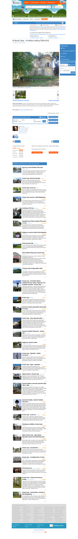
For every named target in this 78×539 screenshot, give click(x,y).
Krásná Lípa (15, 87)
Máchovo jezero (26, 507)
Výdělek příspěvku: (22, 129)
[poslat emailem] (16, 136)
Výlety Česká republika (48, 507)
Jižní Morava (36, 510)
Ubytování (65, 53)
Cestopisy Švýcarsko (17, 516)
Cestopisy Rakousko (17, 508)
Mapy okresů (30, 9)
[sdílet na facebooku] (14, 136)
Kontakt (38, 526)
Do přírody (33, 37)
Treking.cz (46, 521)
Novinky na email (58, 525)
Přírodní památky (42, 34)
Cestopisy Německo (16, 511)
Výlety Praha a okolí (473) (60, 507)
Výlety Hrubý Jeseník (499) (49, 515)
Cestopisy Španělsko (17, 513)
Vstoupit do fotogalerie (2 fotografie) (21, 100)
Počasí (64, 56)
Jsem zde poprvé (16, 524)
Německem (58, 26)
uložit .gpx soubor (23, 109)
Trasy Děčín (51, 36)
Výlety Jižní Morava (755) (60, 515)
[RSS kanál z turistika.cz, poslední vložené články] (45, 532)
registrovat (62, 3)
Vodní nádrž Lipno (26, 510)
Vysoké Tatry (36, 521)
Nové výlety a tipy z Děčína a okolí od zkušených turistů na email (48, 22)
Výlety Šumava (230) (48, 511)
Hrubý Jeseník (36, 511)
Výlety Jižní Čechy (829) (48, 508)
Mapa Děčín (59, 25)
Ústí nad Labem (43, 26)
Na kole (37, 37)
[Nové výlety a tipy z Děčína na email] (63, 22)
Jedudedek (22, 126)
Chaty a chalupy (45, 25)
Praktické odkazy (40, 524)
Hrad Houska (25, 519)
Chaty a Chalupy (66, 59)
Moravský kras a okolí (38, 516)
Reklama (14, 526)
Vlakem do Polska (16, 521)
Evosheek (28, 87)
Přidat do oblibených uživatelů (24, 127)
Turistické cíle (15, 42)
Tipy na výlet (34, 36)
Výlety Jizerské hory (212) (49, 513)
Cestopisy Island (16, 519)
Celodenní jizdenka (53, 122)
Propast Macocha (26, 511)
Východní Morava (37, 508)
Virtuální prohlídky (58, 519)
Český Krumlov (26, 521)
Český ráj (35, 519)
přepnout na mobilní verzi (39, 529)
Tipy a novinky (33, 25)
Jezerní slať (25, 508)
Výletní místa (51, 34)
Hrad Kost (25, 513)
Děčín (16, 23)
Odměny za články (28, 524)
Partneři (26, 526)
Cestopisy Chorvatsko (17, 518)
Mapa (64, 48)
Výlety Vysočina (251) (59, 513)
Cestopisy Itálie (16, 510)
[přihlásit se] (62, 1)
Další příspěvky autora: (22, 130)
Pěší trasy (56, 37)
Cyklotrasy (51, 37)
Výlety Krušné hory (48, 518)
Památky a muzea (33, 34)
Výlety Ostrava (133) (59, 511)
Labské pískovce (62, 29)
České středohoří (33, 30)
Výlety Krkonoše (47, 516)
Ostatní (20, 42)
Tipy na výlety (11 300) (38, 9)
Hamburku (61, 28)
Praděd (24, 515)
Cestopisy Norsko (16, 515)
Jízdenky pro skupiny (53, 116)
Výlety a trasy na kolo (59, 518)
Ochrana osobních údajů (60, 521)
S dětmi (41, 37)
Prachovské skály (26, 516)
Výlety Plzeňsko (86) (59, 510)
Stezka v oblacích (26, 518)
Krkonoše (36, 515)
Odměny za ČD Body (53, 119)
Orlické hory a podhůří (38, 518)
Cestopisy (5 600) (16, 507)
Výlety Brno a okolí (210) (59, 508)
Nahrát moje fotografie (54, 100)
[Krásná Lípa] (36, 69)
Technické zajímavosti (60, 34)
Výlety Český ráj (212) (48, 510)
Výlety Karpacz (58, 516)
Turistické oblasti (37, 507)
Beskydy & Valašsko (38, 513)
